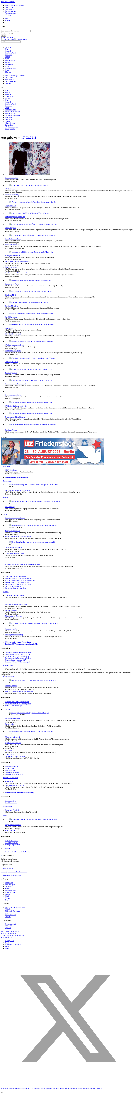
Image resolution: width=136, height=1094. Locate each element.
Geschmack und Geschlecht (14, 785)
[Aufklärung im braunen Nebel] (29, 213)
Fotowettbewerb (10, 915)
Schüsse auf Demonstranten (14, 595)
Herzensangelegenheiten (13, 395)
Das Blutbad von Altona (13, 351)
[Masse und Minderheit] (31, 731)
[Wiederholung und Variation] (31, 341)
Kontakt (8, 894)
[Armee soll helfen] (34, 623)
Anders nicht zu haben (12, 718)
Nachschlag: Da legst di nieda (15, 756)
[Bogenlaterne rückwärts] (34, 819)
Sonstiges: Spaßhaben (12, 845)
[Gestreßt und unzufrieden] (32, 542)
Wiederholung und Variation (14, 345)
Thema (7, 57)
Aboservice (9, 883)
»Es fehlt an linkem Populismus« (16, 604)
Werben (7, 888)
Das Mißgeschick (11, 317)
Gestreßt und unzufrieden (13, 547)
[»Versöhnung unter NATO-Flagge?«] (34, 485)
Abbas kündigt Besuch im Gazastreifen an (19, 654)
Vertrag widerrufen (7, 937)
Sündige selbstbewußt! (12, 256)
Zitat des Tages (8, 665)
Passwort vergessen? (8, 37)
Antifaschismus (10, 60)
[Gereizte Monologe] (28, 302)
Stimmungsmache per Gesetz (15, 553)
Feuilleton (8, 55)
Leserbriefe (9, 64)
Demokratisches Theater (13, 239)
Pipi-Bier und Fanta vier (13, 743)
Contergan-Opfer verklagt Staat (15, 588)
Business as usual (11, 686)
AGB (7, 946)
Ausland (8, 51)
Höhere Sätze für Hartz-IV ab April (17, 582)
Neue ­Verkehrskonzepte (13, 586)
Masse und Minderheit (12, 737)
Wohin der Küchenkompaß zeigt (16, 406)
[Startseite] (14, 39)
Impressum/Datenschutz (13, 944)
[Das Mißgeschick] (32, 313)
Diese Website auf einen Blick (11, 875)
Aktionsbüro (9, 9)
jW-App (8, 898)
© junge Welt (9, 941)
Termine (8, 70)
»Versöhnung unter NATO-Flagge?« (17, 490)
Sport (7, 59)
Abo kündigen (10, 885)
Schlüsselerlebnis (11, 830)
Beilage (7, 62)
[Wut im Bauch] (30, 185)
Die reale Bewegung (12, 195)
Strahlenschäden (10, 801)
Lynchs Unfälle (10, 770)
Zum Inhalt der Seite (8, 2)
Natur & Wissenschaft (10, 778)
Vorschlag (8, 750)
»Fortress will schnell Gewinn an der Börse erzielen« (23, 564)
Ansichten (6, 466)
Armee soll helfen (11, 629)
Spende (7, 20)
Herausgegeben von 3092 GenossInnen (14, 872)
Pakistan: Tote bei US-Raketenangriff (17, 662)
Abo (6, 18)
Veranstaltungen (10, 13)
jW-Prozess (9, 7)
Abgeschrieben (8, 806)
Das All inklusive (11, 803)
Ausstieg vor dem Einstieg (14, 635)
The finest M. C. (10, 295)
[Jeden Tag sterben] (32, 369)
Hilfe (6, 948)
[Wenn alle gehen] (33, 224)
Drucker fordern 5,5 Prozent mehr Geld (18, 578)
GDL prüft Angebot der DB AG (16, 577)
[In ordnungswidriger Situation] (31, 413)
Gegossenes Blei (10, 206)
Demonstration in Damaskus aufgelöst (18, 658)
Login (3, 35)
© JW (7, 943)
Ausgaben (8, 47)
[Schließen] (2, 1092)
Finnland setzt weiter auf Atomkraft (17, 702)
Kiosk (7, 896)
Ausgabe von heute (7, 868)
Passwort (4, 33)
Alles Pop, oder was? (12, 244)
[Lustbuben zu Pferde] (30, 280)
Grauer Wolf (9, 328)
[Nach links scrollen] (2, 87)
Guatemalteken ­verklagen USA (15, 660)
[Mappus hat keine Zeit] (33, 525)
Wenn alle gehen (10, 228)
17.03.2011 (28, 137)
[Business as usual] (32, 680)
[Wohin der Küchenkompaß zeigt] (31, 402)
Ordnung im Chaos (11, 362)
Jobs (6, 900)
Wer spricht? (9, 781)
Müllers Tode (9, 768)
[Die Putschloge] (35, 501)
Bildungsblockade (11, 610)
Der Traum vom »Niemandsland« (16, 273)
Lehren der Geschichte (12, 810)
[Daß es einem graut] (29, 174)
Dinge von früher (11, 267)
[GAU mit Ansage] (33, 424)
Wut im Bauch (10, 189)
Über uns (8, 72)
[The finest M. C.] (32, 291)
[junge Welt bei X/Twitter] (68, 1085)
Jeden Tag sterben (11, 373)
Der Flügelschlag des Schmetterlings (17, 261)
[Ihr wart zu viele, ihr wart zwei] (31, 380)
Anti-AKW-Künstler (12, 772)
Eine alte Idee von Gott (13, 334)
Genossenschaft (10, 11)
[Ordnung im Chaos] (32, 358)
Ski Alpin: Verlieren (11, 843)
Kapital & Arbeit (10, 53)
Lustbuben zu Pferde (12, 284)
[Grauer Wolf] (32, 324)
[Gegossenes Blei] (32, 202)
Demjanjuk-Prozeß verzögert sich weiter (18, 584)
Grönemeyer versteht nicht (14, 774)
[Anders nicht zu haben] (29, 713)
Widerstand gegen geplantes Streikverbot (18, 536)
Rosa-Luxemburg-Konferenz (15, 5)
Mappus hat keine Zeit (12, 531)
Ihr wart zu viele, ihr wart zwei (15, 384)
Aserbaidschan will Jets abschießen (17, 656)
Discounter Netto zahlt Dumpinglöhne (18, 704)
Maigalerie (8, 909)
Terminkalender (10, 892)
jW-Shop (8, 15)
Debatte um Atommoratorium (15, 518)
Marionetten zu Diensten (13, 616)
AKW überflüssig (11, 470)
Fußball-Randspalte (11, 841)
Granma (8, 917)
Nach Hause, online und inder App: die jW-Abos (10, 932)
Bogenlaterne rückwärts (13, 825)
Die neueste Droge (11, 766)
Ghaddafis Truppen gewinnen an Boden (18, 652)
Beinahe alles (9, 724)
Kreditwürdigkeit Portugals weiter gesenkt (19, 691)
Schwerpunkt (7, 481)
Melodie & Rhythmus (12, 911)
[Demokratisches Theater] (33, 235)
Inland (7, 49)
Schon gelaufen (10, 754)
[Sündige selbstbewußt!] (31, 252)
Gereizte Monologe (11, 306)
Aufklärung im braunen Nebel (15, 217)
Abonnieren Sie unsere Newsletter (12, 935)
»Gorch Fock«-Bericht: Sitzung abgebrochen (20, 580)
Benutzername (6, 31)
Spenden (8, 928)
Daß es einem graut (11, 178)
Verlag (7, 66)
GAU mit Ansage (11, 430)
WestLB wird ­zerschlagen (13, 705)
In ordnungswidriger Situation (15, 417)
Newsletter (8, 886)
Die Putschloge (10, 507)
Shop (7, 913)
